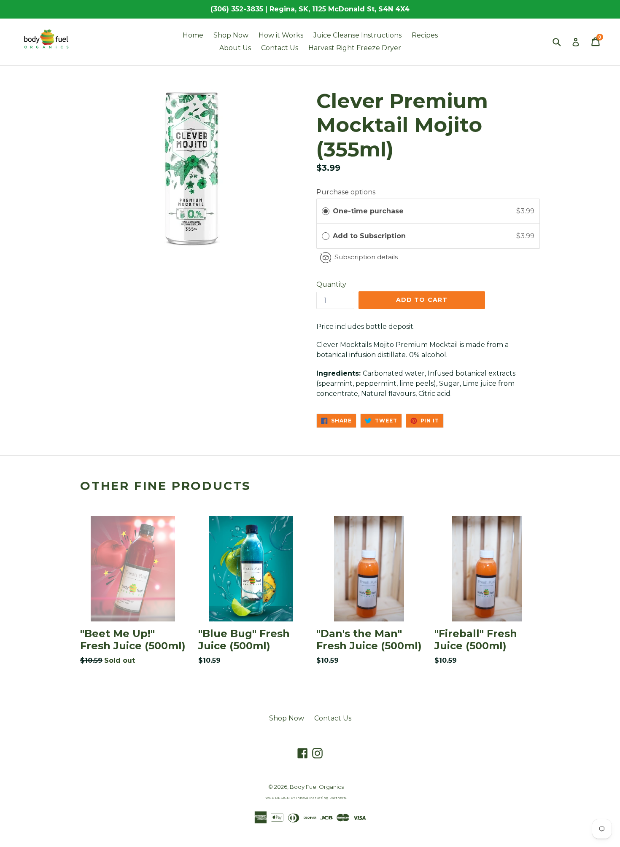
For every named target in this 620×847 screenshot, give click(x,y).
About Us (235, 48)
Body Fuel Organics (317, 786)
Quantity (331, 284)
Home (193, 35)
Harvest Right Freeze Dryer (354, 48)
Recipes (425, 35)
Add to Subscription (370, 236)
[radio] (325, 211)
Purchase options (345, 192)
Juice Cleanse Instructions (357, 35)
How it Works (281, 35)
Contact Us (279, 48)
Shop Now (230, 35)
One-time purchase (368, 211)
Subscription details (366, 257)
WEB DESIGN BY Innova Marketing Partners (305, 798)
